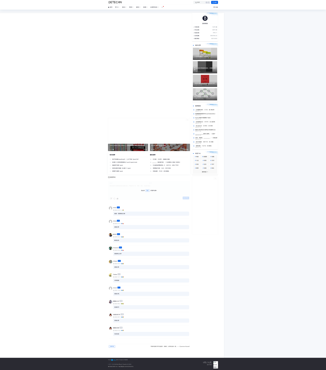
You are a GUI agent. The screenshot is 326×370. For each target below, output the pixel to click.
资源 (130, 7)
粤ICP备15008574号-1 (113, 366)
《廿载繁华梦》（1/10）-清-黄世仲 (204, 109)
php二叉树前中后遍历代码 (201, 96)
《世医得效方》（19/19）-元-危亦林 (205, 122)
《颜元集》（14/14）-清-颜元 (203, 146)
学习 (116, 7)
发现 (123, 7)
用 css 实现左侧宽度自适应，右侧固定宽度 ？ (204, 68)
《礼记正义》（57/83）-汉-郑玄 (204, 126)
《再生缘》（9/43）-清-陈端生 (160, 171)
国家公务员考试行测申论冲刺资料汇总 (205, 129)
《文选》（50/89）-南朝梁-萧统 (161, 159)
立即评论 (112, 346)
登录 (147, 190)
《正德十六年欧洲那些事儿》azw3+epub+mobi (124, 162)
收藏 (144, 7)
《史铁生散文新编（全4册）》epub (121, 168)
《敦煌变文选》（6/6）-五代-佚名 (161, 168)
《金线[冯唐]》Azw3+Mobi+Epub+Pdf (204, 83)
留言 (215, 2)
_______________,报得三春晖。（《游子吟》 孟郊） (205, 133)
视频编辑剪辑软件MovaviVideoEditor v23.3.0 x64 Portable (205, 113)
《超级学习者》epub (117, 165)
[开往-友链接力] (215, 364)
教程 (137, 7)
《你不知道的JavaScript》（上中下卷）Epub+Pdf (125, 159)
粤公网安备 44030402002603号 (126, 366)
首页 (110, 7)
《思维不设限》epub (117, 171)
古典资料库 (153, 7)
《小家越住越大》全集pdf (201, 56)
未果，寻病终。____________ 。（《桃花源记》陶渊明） (206, 137)
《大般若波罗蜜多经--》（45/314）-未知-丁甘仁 (165, 165)
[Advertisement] (149, 130)
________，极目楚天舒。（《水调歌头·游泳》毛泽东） (166, 162)
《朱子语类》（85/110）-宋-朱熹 (204, 142)
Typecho (125, 364)
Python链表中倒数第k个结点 (203, 117)
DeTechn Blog (118, 364)
